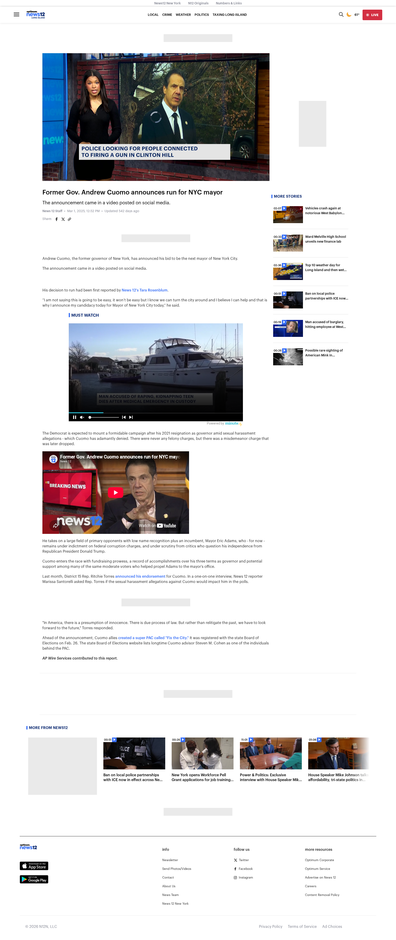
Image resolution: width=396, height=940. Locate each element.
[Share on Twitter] (63, 219)
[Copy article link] (69, 219)
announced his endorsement (140, 576)
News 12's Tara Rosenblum (145, 290)
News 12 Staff (52, 211)
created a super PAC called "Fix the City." (153, 638)
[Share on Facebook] (56, 219)
